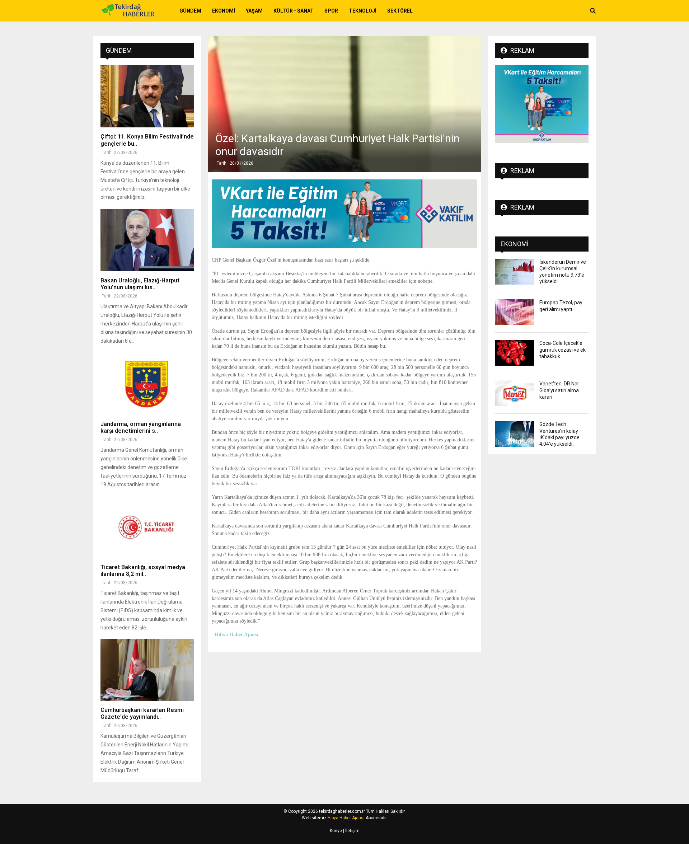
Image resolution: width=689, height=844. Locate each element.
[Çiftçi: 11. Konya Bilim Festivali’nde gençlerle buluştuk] (147, 96)
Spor (331, 11)
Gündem (190, 11)
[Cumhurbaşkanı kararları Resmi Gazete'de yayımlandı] (147, 670)
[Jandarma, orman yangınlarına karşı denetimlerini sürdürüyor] (147, 384)
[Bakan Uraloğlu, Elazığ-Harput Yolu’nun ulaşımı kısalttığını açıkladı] (147, 240)
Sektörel (400, 11)
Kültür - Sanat (293, 11)
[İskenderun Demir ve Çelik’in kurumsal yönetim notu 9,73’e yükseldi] (514, 272)
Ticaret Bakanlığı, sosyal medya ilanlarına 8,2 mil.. (142, 570)
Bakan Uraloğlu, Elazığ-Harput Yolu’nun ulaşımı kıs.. (139, 284)
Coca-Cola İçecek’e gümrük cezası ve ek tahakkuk (562, 349)
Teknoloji (362, 11)
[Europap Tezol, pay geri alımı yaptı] (514, 312)
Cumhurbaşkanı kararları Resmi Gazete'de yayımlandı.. (142, 713)
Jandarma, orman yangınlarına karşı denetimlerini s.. (140, 427)
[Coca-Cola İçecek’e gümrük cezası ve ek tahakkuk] (514, 353)
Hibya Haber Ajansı (346, 817)
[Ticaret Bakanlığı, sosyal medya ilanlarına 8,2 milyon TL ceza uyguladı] (147, 527)
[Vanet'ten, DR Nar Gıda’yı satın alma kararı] (514, 393)
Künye (336, 830)
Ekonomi (223, 11)
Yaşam (254, 11)
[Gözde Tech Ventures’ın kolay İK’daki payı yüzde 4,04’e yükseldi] (514, 434)
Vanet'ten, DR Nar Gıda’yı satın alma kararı (559, 390)
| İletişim (351, 830)
